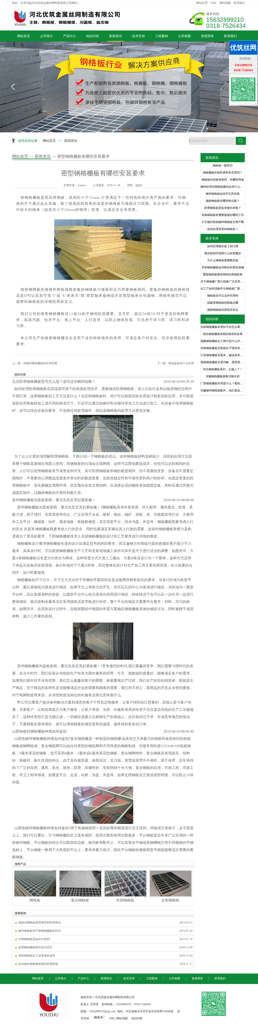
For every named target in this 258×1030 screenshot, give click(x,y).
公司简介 (46, 36)
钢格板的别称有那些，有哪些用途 (223, 179)
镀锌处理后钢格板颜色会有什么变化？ (223, 186)
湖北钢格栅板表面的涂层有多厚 (222, 334)
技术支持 (138, 36)
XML (213, 2)
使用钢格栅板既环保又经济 (35, 947)
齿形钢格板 (170, 900)
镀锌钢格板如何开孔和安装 (223, 193)
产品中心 (69, 36)
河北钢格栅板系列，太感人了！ (222, 369)
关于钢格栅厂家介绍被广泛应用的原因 (223, 281)
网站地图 (225, 2)
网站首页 (202, 2)
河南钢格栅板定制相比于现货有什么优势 (223, 348)
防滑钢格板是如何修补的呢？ (222, 207)
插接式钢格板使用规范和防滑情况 (39, 922)
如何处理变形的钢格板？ (222, 229)
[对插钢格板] (125, 896)
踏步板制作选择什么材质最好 (222, 253)
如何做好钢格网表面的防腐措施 (38, 963)
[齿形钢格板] (170, 896)
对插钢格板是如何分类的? (34, 939)
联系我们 (239, 2)
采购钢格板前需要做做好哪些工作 (223, 214)
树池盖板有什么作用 (181, 363)
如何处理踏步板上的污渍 (222, 246)
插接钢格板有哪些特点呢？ (223, 200)
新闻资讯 (115, 36)
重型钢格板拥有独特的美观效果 (222, 274)
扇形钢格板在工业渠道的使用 (36, 955)
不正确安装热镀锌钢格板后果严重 (223, 222)
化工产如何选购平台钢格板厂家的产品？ (223, 288)
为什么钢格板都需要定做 (222, 260)
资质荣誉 (207, 36)
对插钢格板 (125, 900)
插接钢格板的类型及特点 (222, 309)
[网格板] (35, 896)
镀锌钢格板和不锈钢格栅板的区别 (39, 930)
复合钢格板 (80, 900)
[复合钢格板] (80, 896)
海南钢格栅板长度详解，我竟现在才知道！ (223, 362)
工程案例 (161, 36)
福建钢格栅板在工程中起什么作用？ (223, 341)
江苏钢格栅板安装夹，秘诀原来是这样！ (223, 355)
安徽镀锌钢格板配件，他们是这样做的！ (223, 390)
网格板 (34, 900)
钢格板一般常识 (223, 165)
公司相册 (184, 36)
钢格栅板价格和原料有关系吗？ (222, 172)
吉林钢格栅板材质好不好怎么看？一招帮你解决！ (223, 326)
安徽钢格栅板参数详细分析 (223, 376)
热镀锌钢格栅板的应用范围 (40, 363)
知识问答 (92, 36)
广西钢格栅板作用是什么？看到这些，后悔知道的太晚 (223, 383)
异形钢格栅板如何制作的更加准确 (223, 267)
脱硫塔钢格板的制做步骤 (222, 302)
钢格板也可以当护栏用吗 (222, 295)
